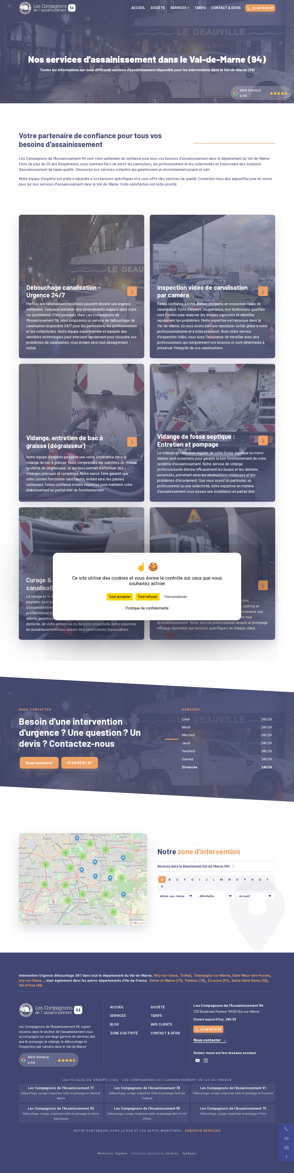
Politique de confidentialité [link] (147, 608)
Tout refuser (147, 597)
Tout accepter (120, 597)
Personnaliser (175, 597)
